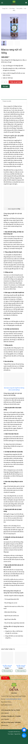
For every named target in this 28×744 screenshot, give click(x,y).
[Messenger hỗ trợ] (24, 730)
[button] (2, 3)
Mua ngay (5, 86)
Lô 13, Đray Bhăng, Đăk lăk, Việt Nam (13, 699)
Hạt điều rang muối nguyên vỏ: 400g (20, 666)
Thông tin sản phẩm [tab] (6, 101)
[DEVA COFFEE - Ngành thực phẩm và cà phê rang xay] (14, 2)
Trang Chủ (4, 8)
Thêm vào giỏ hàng (15, 82)
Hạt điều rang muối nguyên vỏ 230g (7, 666)
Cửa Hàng (12, 8)
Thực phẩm (19, 8)
